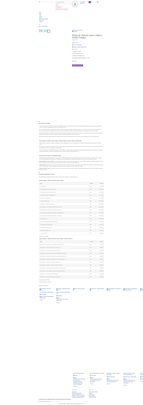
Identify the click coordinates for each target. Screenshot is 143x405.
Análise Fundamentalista (48, 296)
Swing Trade (58, 300)
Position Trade (42, 297)
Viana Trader (93, 375)
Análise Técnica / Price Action (62, 299)
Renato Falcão (127, 376)
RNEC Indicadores (111, 376)
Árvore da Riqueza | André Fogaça (46, 292)
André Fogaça (44, 26)
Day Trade (75, 380)
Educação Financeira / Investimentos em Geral (78, 382)
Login (83, 1)
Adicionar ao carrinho (77, 65)
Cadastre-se (82, 3)
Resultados (59, 6)
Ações (42, 296)
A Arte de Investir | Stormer (78, 373)
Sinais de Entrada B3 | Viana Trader (97, 373)
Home (40, 26)
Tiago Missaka (133, 376)
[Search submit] (57, 4)
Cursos (76, 42)
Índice (75, 384)
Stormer (75, 375)
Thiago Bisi (59, 295)
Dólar (79, 380)
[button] (40, 31)
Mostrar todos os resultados (62, 9)
